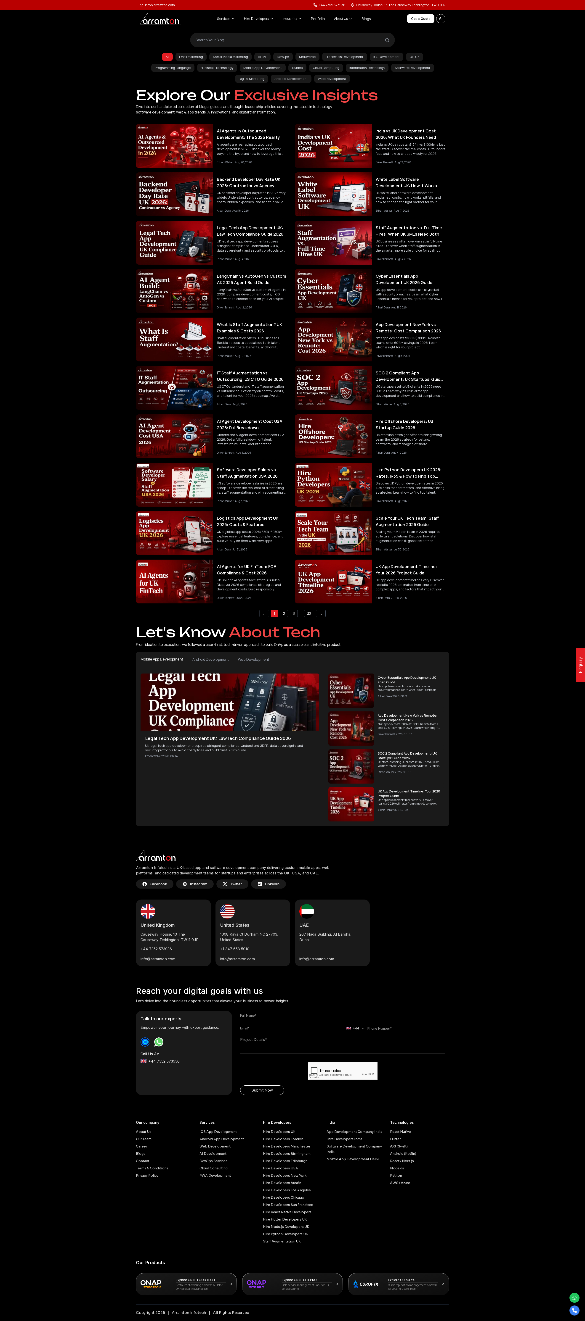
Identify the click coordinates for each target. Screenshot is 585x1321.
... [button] (301, 613)
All (167, 57)
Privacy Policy (147, 1176)
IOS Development (386, 57)
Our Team (144, 1139)
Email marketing (191, 57)
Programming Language (173, 68)
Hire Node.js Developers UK (286, 1227)
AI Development (212, 1154)
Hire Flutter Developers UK (285, 1219)
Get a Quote (421, 19)
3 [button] (294, 613)
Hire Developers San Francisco (288, 1205)
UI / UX (414, 57)
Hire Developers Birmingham (287, 1154)
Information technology (367, 68)
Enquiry (580, 665)
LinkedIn (272, 884)
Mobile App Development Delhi (353, 1159)
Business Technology (217, 68)
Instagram (198, 884)
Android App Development (221, 1139)
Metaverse (307, 57)
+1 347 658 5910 (234, 949)
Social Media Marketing (230, 57)
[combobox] (355, 1028)
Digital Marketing (251, 78)
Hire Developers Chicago (283, 1197)
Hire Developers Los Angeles (287, 1190)
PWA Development (215, 1176)
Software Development (412, 68)
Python (396, 1176)
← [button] (264, 613)
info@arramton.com (160, 5)
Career (141, 1146)
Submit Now (262, 1090)
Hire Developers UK (279, 1132)
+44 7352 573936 (156, 949)
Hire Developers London (283, 1139)
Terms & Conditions (152, 1168)
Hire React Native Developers (287, 1212)
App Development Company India (354, 1132)
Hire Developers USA (280, 1168)
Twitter (236, 884)
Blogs (366, 18)
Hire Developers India (344, 1139)
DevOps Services (213, 1161)
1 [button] (274, 613)
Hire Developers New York (284, 1176)
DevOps (283, 57)
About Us (143, 1132)
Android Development (291, 78)
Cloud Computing (326, 68)
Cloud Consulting (213, 1168)
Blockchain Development (344, 57)
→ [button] (321, 613)
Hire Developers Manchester (286, 1146)
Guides (297, 68)
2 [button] (284, 613)
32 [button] (309, 613)
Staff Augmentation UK (282, 1241)
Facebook (158, 884)
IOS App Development (218, 1132)
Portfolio (318, 18)
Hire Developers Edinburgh (285, 1161)
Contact (142, 1161)
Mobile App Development (262, 68)
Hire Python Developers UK (285, 1234)
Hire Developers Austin (282, 1183)
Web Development (332, 78)
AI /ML (262, 57)
